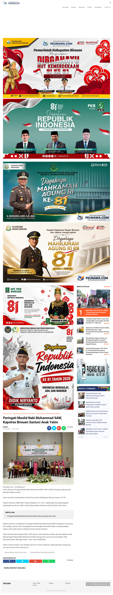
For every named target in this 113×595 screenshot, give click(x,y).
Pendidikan (98, 7)
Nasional (82, 7)
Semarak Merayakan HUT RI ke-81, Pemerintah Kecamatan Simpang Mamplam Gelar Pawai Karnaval (97, 351)
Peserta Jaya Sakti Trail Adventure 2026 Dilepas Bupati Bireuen (96, 422)
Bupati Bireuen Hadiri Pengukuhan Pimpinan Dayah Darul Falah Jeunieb (96, 404)
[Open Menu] (3, 2)
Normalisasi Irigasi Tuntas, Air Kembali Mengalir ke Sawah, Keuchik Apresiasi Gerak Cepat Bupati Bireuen (96, 341)
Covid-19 (108, 7)
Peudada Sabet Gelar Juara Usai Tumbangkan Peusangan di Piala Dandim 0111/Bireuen (97, 321)
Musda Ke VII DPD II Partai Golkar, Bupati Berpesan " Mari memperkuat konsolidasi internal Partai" (97, 331)
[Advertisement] (56, 22)
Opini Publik (36, 583)
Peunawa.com (7, 413)
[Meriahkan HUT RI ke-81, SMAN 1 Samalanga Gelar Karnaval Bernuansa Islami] (93, 299)
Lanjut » (106, 437)
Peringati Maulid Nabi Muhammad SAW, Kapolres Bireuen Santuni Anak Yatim (32, 420)
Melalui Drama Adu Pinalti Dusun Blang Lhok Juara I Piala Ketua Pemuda (97, 413)
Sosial (35, 585)
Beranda (65, 7)
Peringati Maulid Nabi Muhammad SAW (48, 413)
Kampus (67, 583)
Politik (89, 7)
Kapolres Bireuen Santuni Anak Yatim (24, 413)
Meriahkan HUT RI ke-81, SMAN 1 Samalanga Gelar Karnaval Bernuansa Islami (97, 431)
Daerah (73, 7)
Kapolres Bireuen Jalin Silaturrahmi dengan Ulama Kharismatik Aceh (95, 396)
